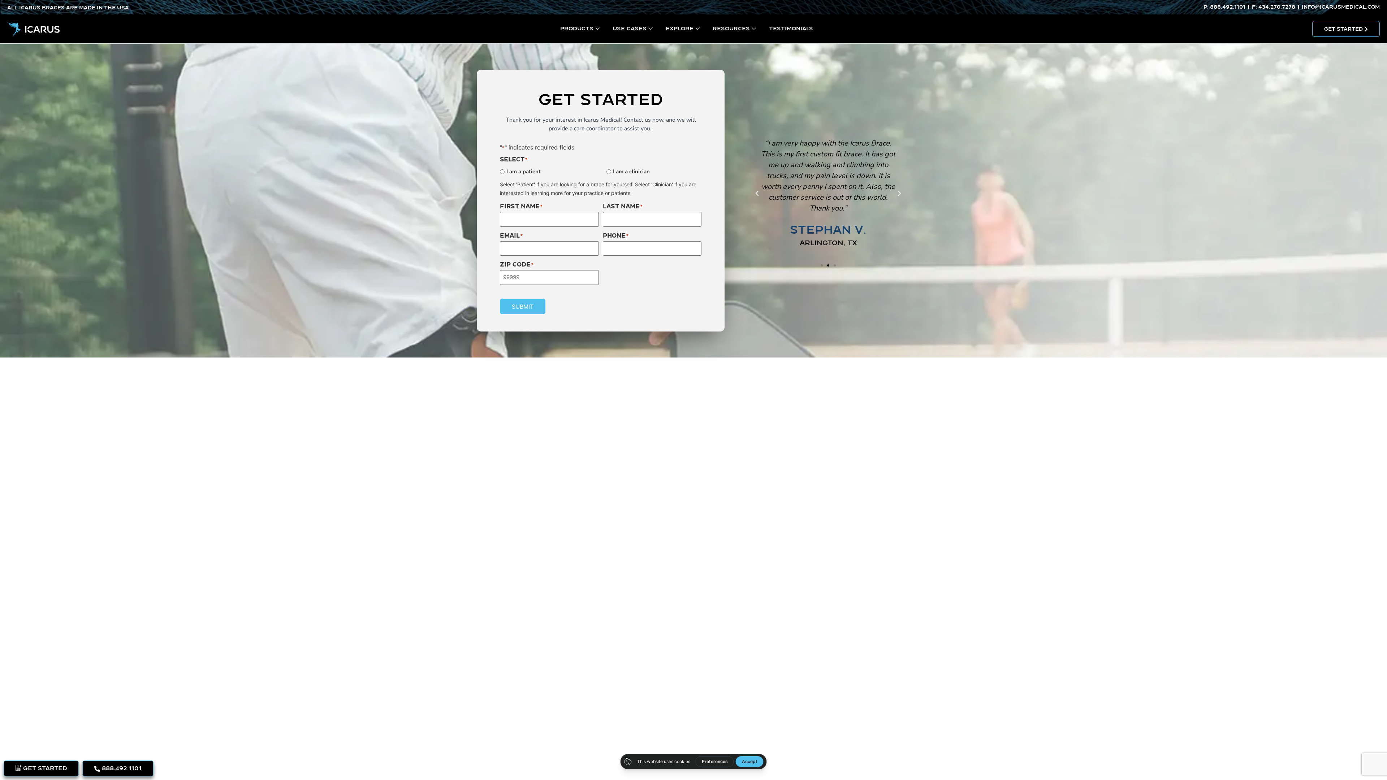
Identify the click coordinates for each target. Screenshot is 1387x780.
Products (576, 29)
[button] (757, 193)
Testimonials (791, 29)
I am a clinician (631, 171)
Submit (522, 306)
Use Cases (630, 29)
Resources (731, 29)
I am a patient (523, 171)
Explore (680, 29)
